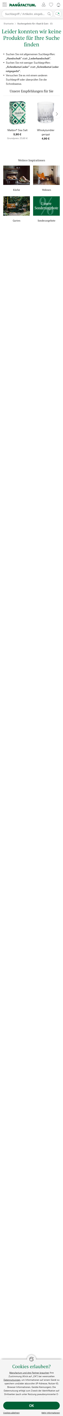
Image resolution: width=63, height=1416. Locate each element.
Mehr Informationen (51, 1412)
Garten (16, 220)
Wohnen (46, 189)
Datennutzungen (12, 1379)
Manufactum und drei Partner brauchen (29, 1372)
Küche (16, 189)
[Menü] (5, 4)
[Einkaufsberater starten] (57, 14)
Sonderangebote (46, 220)
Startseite (9, 23)
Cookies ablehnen (11, 1412)
